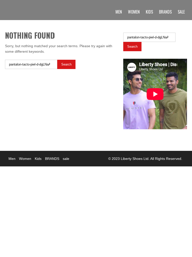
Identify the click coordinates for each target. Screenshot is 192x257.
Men (119, 12)
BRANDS (165, 12)
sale (181, 12)
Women (134, 12)
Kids (149, 12)
